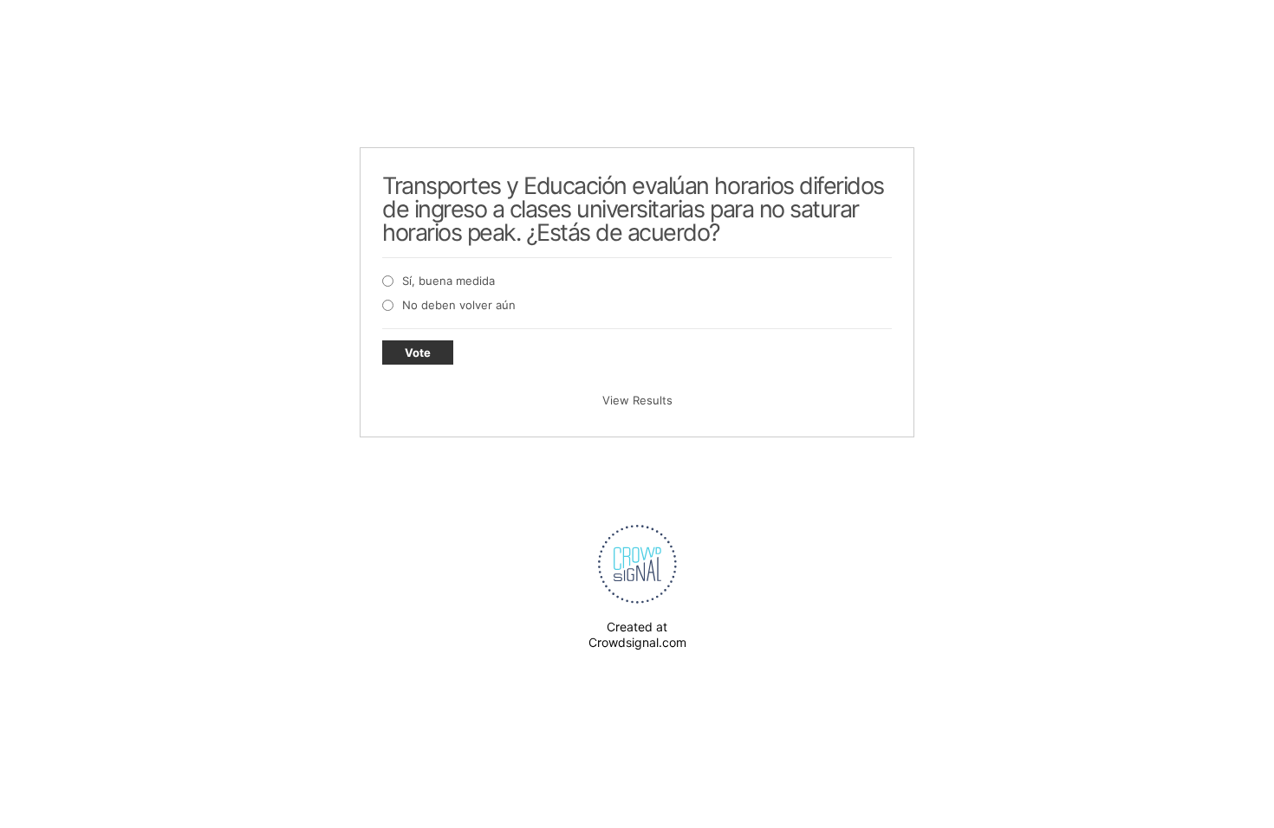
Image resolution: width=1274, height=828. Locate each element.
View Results (637, 400)
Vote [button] (418, 352)
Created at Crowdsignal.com (637, 634)
